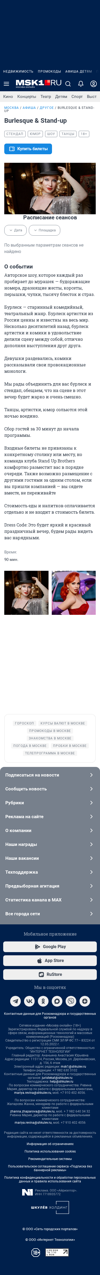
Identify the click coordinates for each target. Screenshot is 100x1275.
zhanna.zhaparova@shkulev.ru (32, 1111)
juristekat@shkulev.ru (57, 1078)
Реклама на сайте (24, 816)
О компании (18, 830)
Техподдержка (21, 872)
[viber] (71, 1001)
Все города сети (22, 913)
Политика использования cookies (50, 1151)
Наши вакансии (22, 858)
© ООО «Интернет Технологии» (50, 1240)
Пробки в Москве (70, 746)
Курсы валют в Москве (63, 723)
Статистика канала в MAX (33, 899)
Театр (46, 96)
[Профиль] (93, 83)
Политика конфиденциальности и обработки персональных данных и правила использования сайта (50, 1179)
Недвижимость (18, 71)
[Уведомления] (80, 83)
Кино (8, 96)
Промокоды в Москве (50, 731)
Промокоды (49, 71)
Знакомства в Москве (50, 738)
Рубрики (14, 802)
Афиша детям (78, 71)
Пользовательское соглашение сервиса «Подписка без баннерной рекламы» (50, 1168)
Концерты (26, 96)
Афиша (29, 108)
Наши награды (21, 844)
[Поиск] (68, 83)
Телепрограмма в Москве (50, 753)
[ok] (43, 1001)
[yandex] (84, 1001)
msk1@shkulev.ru (73, 1066)
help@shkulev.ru (61, 1081)
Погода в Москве (30, 746)
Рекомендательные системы (50, 1159)
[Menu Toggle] (6, 83)
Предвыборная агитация (32, 886)
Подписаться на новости (32, 775)
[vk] (29, 1001)
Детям (61, 96)
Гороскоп (24, 723)
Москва (11, 108)
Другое (47, 108)
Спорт (77, 96)
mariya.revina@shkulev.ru (32, 1093)
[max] (57, 1001)
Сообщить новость (26, 788)
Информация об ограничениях (50, 1144)
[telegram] (15, 1001)
